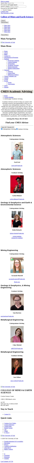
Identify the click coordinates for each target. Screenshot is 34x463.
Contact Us (7, 56)
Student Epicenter (12, 67)
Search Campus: (5, 6)
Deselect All (11, 127)
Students (6, 59)
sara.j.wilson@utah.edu (17, 380)
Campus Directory (9, 425)
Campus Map (8, 426)
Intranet (6, 87)
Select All (3, 127)
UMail (6, 431)
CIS (5, 429)
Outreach (6, 70)
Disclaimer (7, 443)
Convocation (11, 84)
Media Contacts (8, 449)
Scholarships (11, 63)
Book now (17, 282)
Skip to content (5, 1)
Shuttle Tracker (8, 428)
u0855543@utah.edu (17, 348)
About (6, 53)
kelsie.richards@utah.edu (17, 233)
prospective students (17, 238)
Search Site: (4, 3)
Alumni (6, 78)
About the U (7, 447)
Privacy (6, 444)
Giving (6, 79)
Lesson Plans (11, 73)
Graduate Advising (23, 129)
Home (6, 51)
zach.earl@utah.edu (16, 165)
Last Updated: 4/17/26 (7, 461)
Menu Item (7, 25)
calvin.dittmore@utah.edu (17, 199)
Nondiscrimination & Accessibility (13, 441)
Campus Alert (4, 11)
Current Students (12, 62)
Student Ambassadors (14, 68)
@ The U (6, 432)
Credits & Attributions (10, 446)
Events (6, 81)
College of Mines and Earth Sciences (17, 17)
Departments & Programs (11, 57)
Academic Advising (13, 65)
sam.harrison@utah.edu (7, 316)
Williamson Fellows (13, 74)
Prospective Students (13, 60)
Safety (6, 85)
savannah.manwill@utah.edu (17, 279)
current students (17, 236)
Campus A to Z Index (10, 423)
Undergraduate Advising (9, 129)
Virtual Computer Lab (10, 76)
